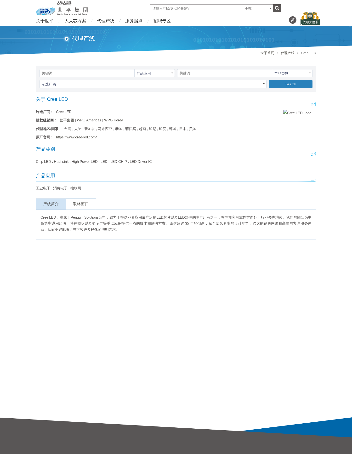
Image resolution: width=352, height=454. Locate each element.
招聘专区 (162, 20)
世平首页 (267, 53)
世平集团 (67, 120)
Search (290, 84)
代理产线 (105, 20)
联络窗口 (81, 204)
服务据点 (133, 20)
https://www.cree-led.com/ (76, 137)
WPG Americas (89, 120)
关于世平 (44, 20)
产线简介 (51, 204)
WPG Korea (113, 120)
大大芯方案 (75, 20)
